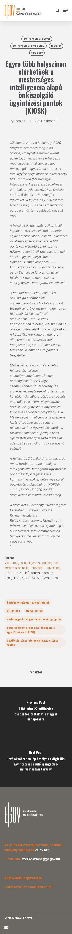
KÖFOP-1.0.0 (13, 611)
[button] (65, 10)
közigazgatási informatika (28, 46)
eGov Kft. (42, 850)
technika (56, 46)
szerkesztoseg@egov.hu (40, 859)
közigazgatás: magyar (36, 39)
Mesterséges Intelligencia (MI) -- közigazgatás (33, 619)
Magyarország (34, 611)
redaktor (20, 121)
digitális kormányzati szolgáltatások (27, 602)
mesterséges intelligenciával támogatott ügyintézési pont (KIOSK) (30, 629)
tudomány (37, 53)
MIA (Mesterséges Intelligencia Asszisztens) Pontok (32, 642)
